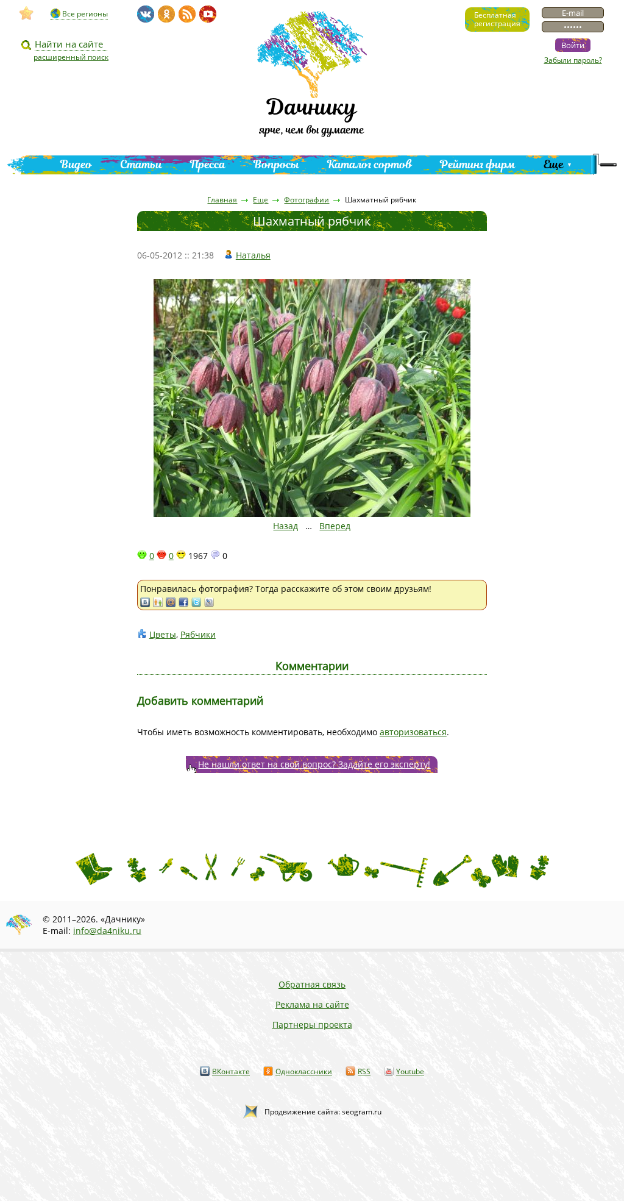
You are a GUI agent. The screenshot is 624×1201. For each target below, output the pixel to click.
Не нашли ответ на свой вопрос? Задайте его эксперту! (314, 764)
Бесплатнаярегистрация (497, 19)
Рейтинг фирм (478, 164)
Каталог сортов (369, 164)
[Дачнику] (27, 13)
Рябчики (198, 634)
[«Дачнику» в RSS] (187, 14)
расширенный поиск (71, 57)
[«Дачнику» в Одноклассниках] (166, 14)
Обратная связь (312, 984)
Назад (285, 526)
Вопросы (276, 164)
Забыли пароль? (573, 60)
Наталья (253, 255)
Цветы (162, 634)
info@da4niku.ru (107, 930)
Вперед (334, 526)
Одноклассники (303, 1071)
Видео (76, 164)
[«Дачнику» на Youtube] (207, 14)
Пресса (207, 164)
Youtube (410, 1071)
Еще (554, 164)
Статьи (141, 164)
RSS (364, 1071)
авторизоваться (413, 732)
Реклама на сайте (312, 1004)
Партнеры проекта (312, 1024)
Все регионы (85, 14)
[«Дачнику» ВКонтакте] (145, 14)
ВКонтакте (231, 1071)
